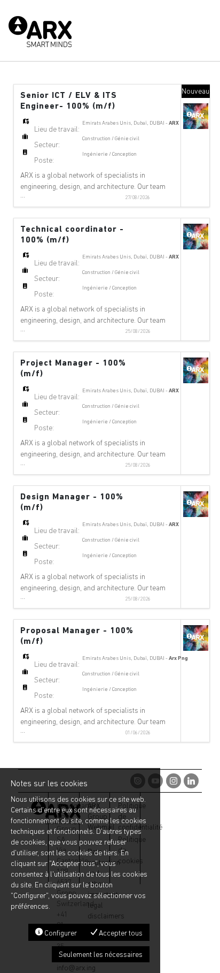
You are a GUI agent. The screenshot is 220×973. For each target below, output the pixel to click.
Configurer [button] (60, 933)
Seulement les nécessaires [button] (101, 954)
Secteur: (47, 144)
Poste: (44, 160)
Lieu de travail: (57, 129)
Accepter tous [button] (120, 933)
